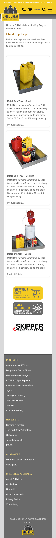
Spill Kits (10, 405)
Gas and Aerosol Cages (18, 375)
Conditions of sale (15, 494)
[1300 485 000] (24, 9)
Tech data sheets (14, 440)
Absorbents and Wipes (17, 365)
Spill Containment (14, 400)
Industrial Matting (14, 410)
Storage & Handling (15, 395)
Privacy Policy (13, 499)
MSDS (9, 445)
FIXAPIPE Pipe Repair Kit (18, 380)
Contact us (11, 484)
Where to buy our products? (20, 459)
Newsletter (11, 489)
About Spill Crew (14, 479)
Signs (9, 390)
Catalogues (11, 435)
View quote (11, 464)
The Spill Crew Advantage (19, 430)
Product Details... (15, 124)
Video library (12, 504)
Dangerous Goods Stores (18, 370)
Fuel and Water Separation (19, 385)
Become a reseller (15, 425)
